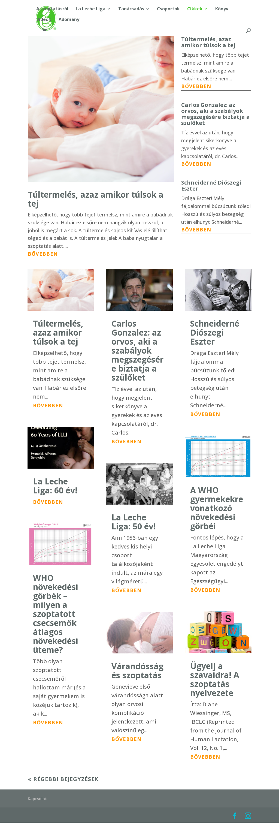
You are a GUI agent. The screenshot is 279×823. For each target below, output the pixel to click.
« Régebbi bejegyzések (63, 779)
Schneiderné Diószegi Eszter (211, 185)
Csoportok (168, 9)
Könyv (221, 9)
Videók (43, 19)
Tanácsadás (131, 9)
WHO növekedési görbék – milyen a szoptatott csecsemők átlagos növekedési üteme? (55, 613)
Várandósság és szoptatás (137, 671)
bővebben (43, 254)
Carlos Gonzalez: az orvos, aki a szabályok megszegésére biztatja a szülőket (215, 113)
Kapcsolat (37, 798)
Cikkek (194, 9)
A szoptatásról (52, 9)
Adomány (69, 19)
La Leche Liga (90, 9)
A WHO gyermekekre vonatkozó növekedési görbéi (216, 508)
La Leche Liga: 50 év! (133, 522)
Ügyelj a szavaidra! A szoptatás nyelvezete (214, 679)
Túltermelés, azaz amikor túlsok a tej (95, 199)
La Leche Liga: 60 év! (55, 486)
